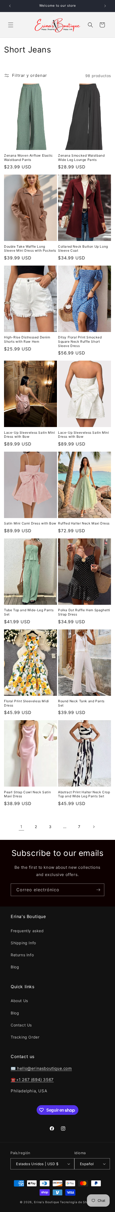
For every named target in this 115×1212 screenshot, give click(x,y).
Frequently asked (27, 930)
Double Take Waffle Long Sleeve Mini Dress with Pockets (30, 248)
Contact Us (21, 1025)
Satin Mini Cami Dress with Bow (30, 523)
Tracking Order (25, 1037)
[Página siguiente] (93, 827)
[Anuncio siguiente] (105, 6)
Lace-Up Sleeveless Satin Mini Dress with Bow (29, 435)
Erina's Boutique (46, 1202)
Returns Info (22, 955)
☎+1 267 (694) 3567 (32, 1079)
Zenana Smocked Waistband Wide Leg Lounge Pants (81, 157)
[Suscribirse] (98, 889)
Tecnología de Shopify (77, 1202)
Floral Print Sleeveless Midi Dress (26, 703)
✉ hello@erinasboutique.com (41, 1068)
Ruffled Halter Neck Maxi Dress (84, 523)
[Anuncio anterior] (10, 6)
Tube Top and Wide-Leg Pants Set (28, 612)
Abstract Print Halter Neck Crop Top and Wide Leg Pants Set (84, 794)
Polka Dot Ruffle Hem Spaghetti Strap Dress (84, 612)
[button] (11, 25)
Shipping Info (23, 943)
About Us (19, 1000)
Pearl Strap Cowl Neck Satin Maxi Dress (27, 794)
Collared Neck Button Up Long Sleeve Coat (83, 248)
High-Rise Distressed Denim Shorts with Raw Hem (27, 339)
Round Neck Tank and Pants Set (81, 703)
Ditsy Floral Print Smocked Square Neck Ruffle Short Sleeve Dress (80, 341)
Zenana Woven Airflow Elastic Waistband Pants (28, 157)
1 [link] (21, 826)
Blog (15, 967)
